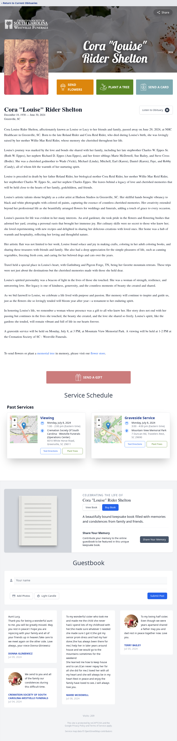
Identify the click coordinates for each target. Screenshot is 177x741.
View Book (91, 507)
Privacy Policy (78, 725)
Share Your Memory (154, 539)
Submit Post (157, 595)
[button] (24, 425)
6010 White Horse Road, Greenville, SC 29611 (61, 442)
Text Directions (50, 451)
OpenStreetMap (92, 731)
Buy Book (110, 507)
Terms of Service (98, 725)
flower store (98, 353)
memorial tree (46, 353)
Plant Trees (72, 451)
